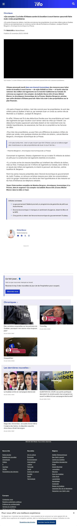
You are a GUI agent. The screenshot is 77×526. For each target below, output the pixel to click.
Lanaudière (55, 469)
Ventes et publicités (8, 509)
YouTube (5, 467)
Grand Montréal (57, 467)
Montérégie (56, 481)
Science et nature (33, 471)
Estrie (54, 464)
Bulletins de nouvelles (9, 457)
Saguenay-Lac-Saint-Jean (60, 491)
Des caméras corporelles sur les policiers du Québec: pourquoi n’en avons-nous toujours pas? (20, 329)
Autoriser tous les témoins (46, 522)
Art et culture (31, 455)
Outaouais (55, 484)
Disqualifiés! (8, 358)
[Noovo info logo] (38, 4)
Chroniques (8, 13)
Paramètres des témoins (10, 471)
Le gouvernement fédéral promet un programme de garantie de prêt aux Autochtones (40, 205)
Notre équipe (6, 455)
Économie (30, 457)
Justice (29, 464)
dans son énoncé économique (37, 87)
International (31, 462)
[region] (38, 518)
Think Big (43, 326)
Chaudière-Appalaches (59, 462)
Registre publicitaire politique (11, 502)
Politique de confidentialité (11, 504)
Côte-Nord (55, 476)
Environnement (32, 459)
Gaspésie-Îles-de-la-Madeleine (62, 488)
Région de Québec (58, 486)
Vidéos (4, 462)
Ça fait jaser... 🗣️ (13, 279)
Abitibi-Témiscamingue (59, 455)
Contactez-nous (7, 499)
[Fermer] (74, 513)
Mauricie (55, 471)
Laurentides (56, 479)
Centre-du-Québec (58, 459)
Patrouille (30, 467)
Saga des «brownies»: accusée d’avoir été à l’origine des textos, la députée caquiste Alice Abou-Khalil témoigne (20, 426)
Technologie (31, 479)
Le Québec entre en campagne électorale (19, 392)
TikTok (4, 469)
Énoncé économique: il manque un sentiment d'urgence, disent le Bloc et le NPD (40, 211)
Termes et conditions (9, 507)
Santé (29, 469)
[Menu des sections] (4, 4)
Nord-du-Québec (58, 474)
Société (29, 474)
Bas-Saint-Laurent (58, 457)
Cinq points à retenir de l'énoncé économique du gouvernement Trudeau (40, 215)
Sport (29, 476)
